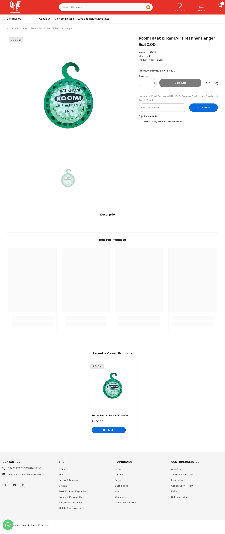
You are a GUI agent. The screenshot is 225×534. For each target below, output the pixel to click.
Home (10, 28)
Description (108, 214)
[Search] (106, 7)
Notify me (108, 430)
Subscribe (203, 107)
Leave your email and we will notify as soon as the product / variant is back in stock (178, 98)
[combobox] (101, 7)
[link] (32, 318)
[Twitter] (23, 485)
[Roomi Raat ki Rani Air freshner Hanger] (112, 386)
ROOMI (152, 51)
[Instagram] (14, 485)
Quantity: (144, 76)
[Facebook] (5, 485)
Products (22, 28)
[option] (68, 97)
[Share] (215, 83)
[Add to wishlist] (208, 83)
